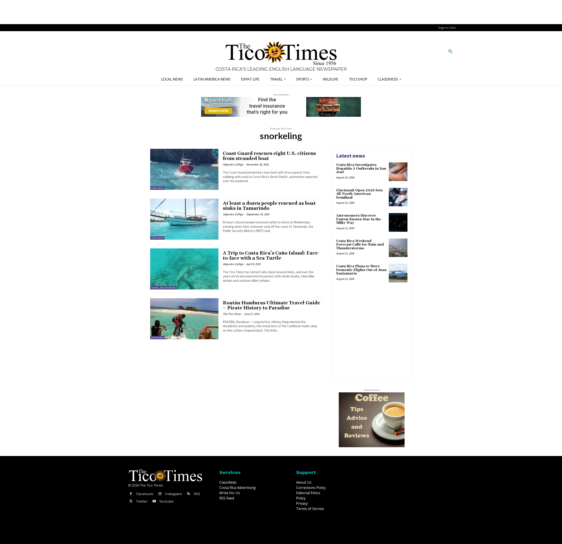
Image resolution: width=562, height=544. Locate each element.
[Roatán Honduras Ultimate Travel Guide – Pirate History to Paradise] (184, 318)
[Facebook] (130, 494)
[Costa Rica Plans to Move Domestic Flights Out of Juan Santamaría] (398, 273)
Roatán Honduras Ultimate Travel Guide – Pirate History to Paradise (271, 305)
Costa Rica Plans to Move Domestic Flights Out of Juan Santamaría (361, 270)
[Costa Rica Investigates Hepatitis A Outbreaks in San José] (398, 171)
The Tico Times (232, 314)
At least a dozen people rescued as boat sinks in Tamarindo (269, 206)
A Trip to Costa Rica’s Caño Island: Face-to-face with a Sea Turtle (271, 255)
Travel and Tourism (163, 287)
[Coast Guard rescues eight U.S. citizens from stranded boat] (184, 169)
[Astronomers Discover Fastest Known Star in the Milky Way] (398, 222)
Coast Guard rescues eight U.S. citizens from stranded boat (269, 156)
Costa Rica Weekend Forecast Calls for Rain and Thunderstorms (360, 244)
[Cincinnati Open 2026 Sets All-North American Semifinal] (398, 197)
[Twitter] (130, 501)
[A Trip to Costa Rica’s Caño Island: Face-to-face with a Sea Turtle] (184, 268)
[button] (450, 51)
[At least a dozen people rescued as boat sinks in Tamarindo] (184, 219)
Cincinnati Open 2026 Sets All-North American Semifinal (359, 194)
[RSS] (188, 494)
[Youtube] (154, 501)
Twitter (142, 501)
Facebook (144, 494)
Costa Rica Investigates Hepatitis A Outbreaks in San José (361, 168)
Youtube (166, 501)
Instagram (173, 494)
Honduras (157, 337)
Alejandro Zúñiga (233, 164)
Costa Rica (157, 188)
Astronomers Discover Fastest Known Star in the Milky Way (358, 219)
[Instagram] (159, 494)
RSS (197, 494)
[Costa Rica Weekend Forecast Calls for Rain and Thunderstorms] (398, 248)
